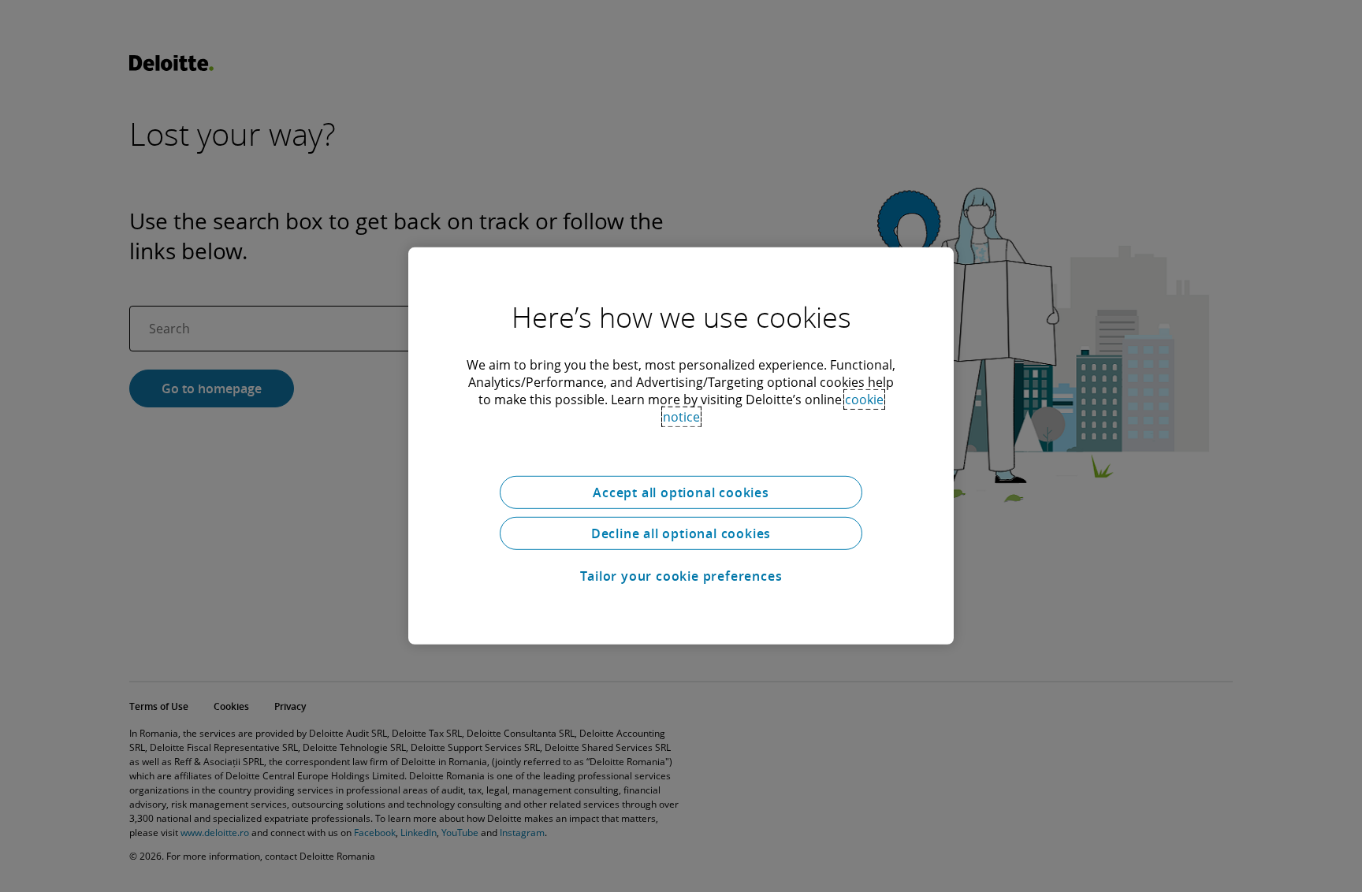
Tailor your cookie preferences (681, 576)
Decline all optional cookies (681, 533)
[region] (681, 446)
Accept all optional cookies (681, 492)
